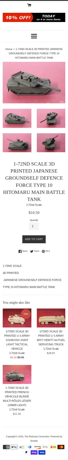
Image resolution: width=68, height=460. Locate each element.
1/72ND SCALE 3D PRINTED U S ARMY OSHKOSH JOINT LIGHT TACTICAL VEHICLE (17, 340)
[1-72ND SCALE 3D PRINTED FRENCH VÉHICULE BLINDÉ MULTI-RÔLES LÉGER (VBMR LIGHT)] (17, 374)
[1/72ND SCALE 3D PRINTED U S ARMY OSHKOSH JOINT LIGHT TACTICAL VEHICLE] (17, 318)
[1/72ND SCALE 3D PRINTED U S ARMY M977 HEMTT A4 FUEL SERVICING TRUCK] (51, 318)
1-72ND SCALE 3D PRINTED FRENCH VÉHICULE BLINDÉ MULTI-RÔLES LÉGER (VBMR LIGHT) (17, 396)
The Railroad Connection (36, 436)
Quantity (34, 220)
